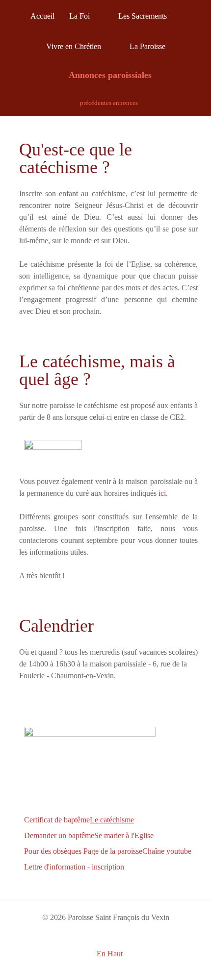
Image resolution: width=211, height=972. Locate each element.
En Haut (109, 953)
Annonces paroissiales (109, 75)
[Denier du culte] (90, 767)
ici (162, 493)
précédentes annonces (108, 102)
